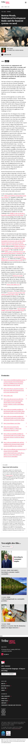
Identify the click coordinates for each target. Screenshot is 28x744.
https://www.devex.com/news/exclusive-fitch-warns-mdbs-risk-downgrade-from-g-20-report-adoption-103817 (14, 390)
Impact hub (6, 6)
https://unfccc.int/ (8, 395)
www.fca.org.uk (9, 475)
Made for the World (16, 728)
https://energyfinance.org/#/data (12, 423)
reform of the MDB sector (13, 284)
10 (19, 294)
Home (2, 6)
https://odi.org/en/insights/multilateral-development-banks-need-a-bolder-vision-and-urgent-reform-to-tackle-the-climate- (14, 411)
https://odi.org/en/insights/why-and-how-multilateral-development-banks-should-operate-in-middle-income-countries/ (14, 444)
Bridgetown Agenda (18, 275)
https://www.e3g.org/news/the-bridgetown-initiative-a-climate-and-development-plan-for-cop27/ (12, 428)
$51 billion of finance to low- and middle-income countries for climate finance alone (13, 248)
